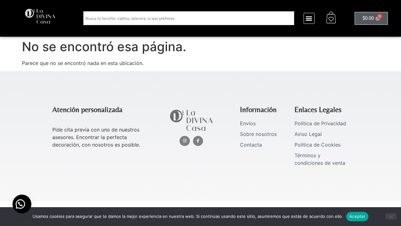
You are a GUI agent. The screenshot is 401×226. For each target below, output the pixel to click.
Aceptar (357, 216)
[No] (391, 216)
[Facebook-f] (198, 141)
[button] (309, 18)
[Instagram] (185, 141)
